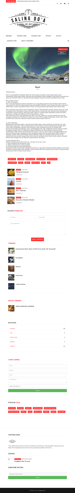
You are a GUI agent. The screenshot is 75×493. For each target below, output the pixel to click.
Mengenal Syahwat (22, 172)
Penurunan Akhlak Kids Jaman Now (28, 1)
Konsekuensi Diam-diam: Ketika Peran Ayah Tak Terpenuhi (36, 249)
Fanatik (18, 181)
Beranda (9, 36)
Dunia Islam (13, 337)
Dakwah (12, 328)
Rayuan (18, 266)
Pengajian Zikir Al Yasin (22, 461)
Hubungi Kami (11, 41)
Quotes (58, 36)
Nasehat (12, 346)
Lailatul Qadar (21, 284)
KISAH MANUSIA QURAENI (25, 306)
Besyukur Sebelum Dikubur (25, 200)
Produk (48, 36)
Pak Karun (19, 275)
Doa (11, 333)
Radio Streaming (27, 41)
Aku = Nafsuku (21, 190)
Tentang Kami (21, 36)
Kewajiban (19, 258)
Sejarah (12, 341)
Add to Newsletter (14, 386)
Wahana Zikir (36, 36)
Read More (19, 174)
